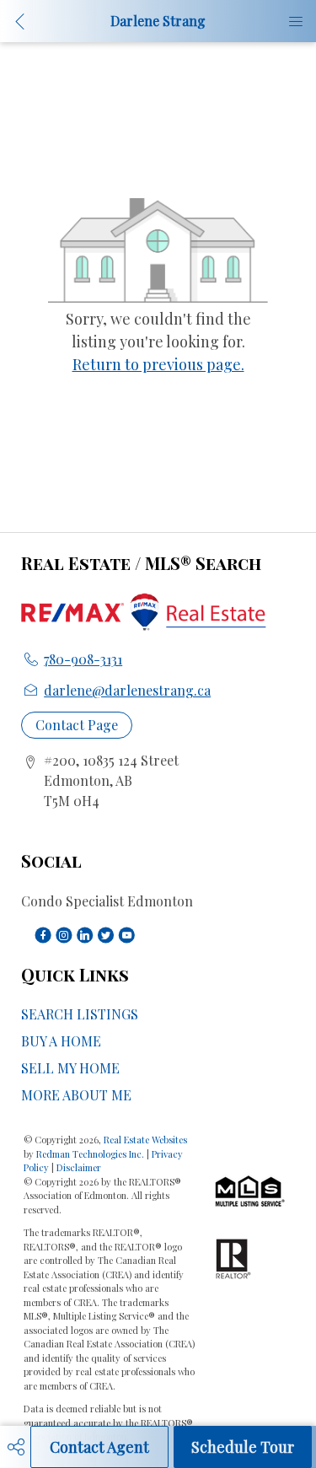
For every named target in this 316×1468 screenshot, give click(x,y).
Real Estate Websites (145, 1139)
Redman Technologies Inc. (91, 1154)
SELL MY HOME (70, 1068)
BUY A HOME (61, 1041)
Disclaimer (78, 1167)
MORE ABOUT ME (76, 1095)
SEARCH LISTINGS (79, 1014)
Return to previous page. (158, 364)
